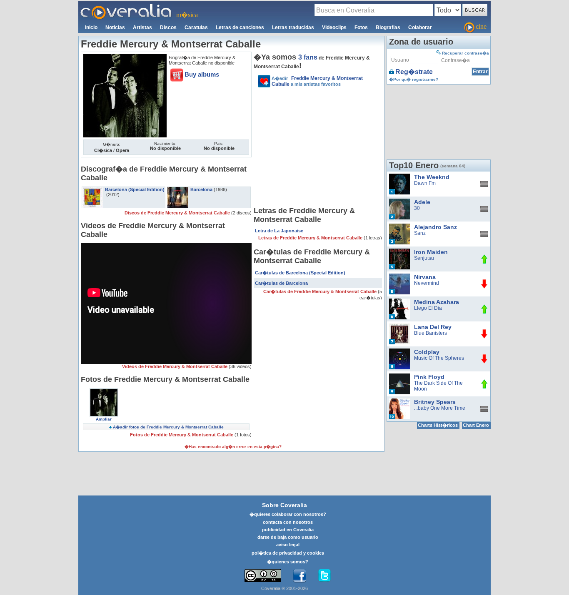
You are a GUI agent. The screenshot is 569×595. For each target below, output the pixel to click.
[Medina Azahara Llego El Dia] (399, 301)
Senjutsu (424, 258)
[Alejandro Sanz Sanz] (399, 226)
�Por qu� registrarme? (413, 79)
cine (481, 26)
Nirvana (425, 277)
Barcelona (201, 189)
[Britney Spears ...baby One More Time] (399, 401)
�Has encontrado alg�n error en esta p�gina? (233, 446)
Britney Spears (435, 401)
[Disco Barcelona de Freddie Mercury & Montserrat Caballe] (177, 189)
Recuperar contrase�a (465, 53)
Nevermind (426, 283)
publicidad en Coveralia (288, 529)
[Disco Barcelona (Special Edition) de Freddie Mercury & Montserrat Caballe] (92, 189)
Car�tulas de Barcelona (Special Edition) (300, 272)
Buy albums (202, 74)
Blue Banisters (430, 333)
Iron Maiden (431, 252)
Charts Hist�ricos (438, 425)
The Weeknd (431, 177)
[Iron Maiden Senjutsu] (399, 251)
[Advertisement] (318, 148)
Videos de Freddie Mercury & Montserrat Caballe (175, 366)
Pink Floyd (429, 376)
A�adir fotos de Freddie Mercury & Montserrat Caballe (168, 427)
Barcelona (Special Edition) (135, 189)
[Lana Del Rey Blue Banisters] (399, 326)
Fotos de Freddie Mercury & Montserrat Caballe (182, 434)
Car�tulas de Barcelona (281, 283)
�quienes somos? (287, 561)
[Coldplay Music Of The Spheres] (399, 351)
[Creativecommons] (263, 575)
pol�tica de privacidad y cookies (288, 552)
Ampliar (104, 419)
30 (417, 208)
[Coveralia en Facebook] (299, 576)
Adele (422, 202)
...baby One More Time (439, 408)
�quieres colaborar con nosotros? (288, 514)
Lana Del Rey (433, 327)
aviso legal (287, 544)
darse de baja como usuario (287, 537)
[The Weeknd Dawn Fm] (399, 176)
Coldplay (426, 352)
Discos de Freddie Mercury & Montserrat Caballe (178, 212)
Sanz (420, 233)
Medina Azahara (436, 302)
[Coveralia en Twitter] (324, 576)
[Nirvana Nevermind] (399, 276)
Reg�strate (414, 71)
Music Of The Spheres (439, 358)
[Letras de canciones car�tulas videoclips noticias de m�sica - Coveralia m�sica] (126, 6)
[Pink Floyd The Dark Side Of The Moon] (399, 376)
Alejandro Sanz (435, 227)
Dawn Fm (425, 183)
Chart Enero (476, 425)
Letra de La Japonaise (279, 230)
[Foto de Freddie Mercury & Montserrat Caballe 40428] (125, 57)
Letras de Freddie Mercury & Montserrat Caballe (311, 237)
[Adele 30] (399, 201)
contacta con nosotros (288, 522)
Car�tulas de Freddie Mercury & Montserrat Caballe (320, 291)
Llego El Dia (428, 308)
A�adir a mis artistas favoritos (317, 81)
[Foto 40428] (104, 391)
